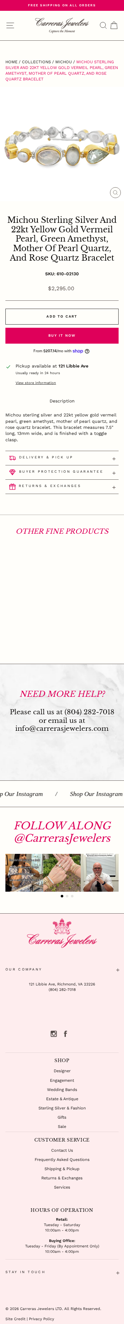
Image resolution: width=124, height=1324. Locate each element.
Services (62, 1187)
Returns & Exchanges (62, 1178)
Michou (63, 61)
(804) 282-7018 (89, 712)
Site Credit (15, 1319)
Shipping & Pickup (62, 1168)
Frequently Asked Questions (62, 1159)
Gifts (62, 1117)
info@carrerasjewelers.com (62, 729)
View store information (36, 383)
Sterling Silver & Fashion (62, 1108)
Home (11, 61)
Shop (62, 1060)
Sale (62, 1126)
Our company (23, 969)
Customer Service (62, 1140)
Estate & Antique (62, 1098)
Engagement (62, 1080)
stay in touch (25, 1272)
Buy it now (62, 335)
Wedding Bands (62, 1089)
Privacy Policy (41, 1319)
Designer (62, 1070)
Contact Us (62, 1150)
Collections (36, 61)
